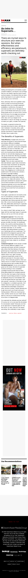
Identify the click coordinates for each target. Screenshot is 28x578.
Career (9, 564)
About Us (6, 561)
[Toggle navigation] (26, 20)
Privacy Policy (16, 564)
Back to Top (14, 521)
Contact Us (13, 561)
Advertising (20, 561)
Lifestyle (3, 25)
